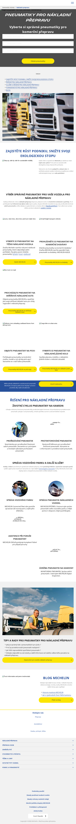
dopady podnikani (51, 206)
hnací (21, 254)
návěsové (26, 254)
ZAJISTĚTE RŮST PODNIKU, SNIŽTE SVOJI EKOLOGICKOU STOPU (29, 79)
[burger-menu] (72, 3)
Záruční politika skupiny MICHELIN (38, 803)
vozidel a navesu (46, 208)
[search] (67, 3)
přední (15, 254)
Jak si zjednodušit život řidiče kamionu (57, 695)
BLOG (8, 90)
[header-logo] (9, 3)
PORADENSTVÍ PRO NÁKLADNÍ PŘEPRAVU (21, 87)
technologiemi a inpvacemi (47, 469)
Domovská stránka (8, 7)
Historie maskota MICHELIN (53, 692)
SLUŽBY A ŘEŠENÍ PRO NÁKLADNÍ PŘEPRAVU (22, 85)
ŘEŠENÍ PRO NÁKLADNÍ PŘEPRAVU (19, 82)
